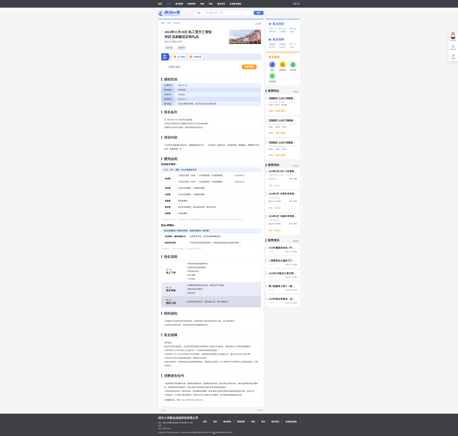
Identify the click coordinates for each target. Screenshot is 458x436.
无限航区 (272, 44)
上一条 (163, 410)
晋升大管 (272, 31)
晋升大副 (292, 29)
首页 (160, 4)
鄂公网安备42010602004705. (224, 432)
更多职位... (296, 91)
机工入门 (282, 29)
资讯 (211, 4)
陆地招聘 (191, 4)
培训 (169, 4)
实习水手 (272, 47)
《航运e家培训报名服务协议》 (192, 400)
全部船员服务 (235, 4)
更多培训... (296, 166)
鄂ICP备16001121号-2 (205, 432)
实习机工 (282, 47)
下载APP (296, 4)
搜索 (258, 13)
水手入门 (272, 29)
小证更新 (282, 31)
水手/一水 (292, 44)
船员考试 (221, 4)
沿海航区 (282, 44)
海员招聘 (179, 4)
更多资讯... (296, 241)
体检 (202, 4)
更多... (292, 31)
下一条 (259, 410)
